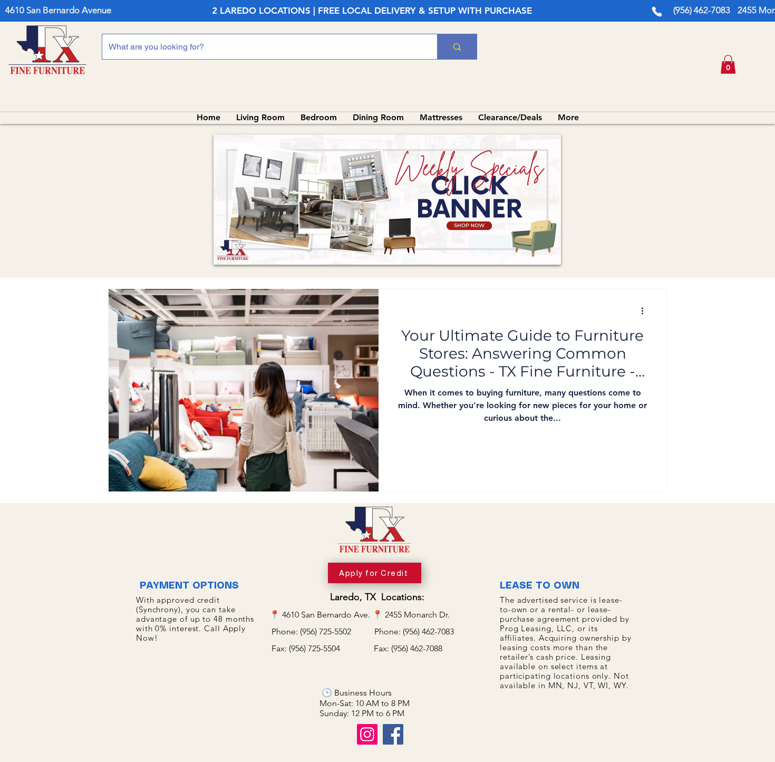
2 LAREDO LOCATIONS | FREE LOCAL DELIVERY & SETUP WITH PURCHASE (372, 10)
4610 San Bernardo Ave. (327, 615)
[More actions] (646, 310)
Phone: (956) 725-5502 (321, 631)
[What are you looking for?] (457, 46)
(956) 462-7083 (701, 10)
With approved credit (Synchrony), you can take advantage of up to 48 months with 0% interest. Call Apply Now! (195, 619)
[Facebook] (393, 734)
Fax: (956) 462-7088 (408, 648)
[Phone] (656, 11)
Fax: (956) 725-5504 (321, 648)
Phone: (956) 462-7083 (414, 631)
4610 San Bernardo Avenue (58, 10)
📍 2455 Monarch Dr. (411, 615)
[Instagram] (367, 734)
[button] (728, 64)
